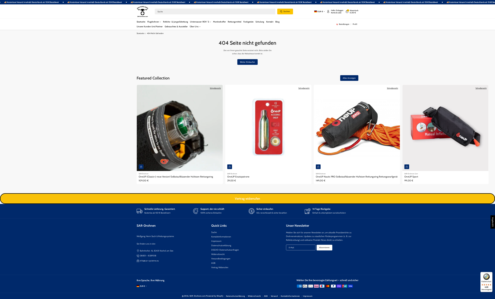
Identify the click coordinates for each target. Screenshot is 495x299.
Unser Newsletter (297, 225)
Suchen (286, 11)
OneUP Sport (411, 176)
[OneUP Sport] (445, 128)
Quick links (219, 225)
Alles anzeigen (349, 78)
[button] (351, 11)
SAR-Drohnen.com (197, 296)
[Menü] (490, 273)
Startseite (140, 33)
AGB (213, 263)
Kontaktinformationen (221, 236)
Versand (274, 296)
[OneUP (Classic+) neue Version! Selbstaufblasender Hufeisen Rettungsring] (180, 128)
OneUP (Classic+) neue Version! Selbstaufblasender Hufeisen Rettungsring (176, 176)
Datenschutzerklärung (221, 245)
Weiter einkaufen (247, 62)
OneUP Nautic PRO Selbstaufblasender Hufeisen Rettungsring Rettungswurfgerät (357, 176)
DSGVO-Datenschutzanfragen (225, 250)
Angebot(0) (493, 222)
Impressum (216, 241)
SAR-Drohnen (146, 225)
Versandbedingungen (220, 258)
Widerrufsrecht (218, 254)
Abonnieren (324, 247)
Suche (214, 232)
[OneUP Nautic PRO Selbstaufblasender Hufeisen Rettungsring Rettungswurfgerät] (357, 128)
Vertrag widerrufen (247, 198)
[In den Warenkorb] (141, 166)
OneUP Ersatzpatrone (238, 176)
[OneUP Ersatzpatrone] (268, 128)
